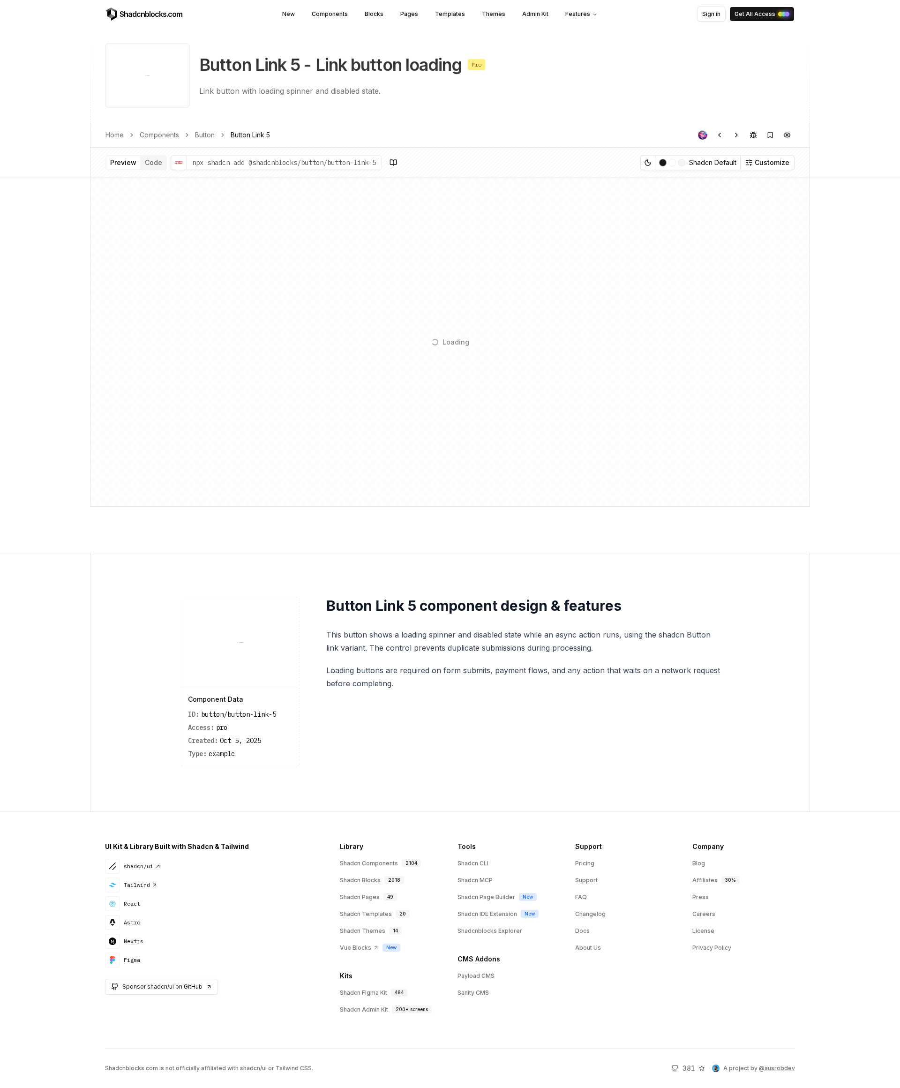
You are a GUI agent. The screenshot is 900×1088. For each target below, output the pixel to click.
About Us (588, 947)
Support (586, 880)
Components (330, 13)
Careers (703, 913)
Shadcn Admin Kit (364, 1009)
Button (205, 135)
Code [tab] (153, 162)
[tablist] (136, 162)
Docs (582, 930)
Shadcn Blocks (360, 880)
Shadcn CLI (473, 863)
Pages (409, 13)
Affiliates (705, 880)
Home (114, 135)
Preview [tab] (123, 162)
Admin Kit (535, 13)
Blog (698, 863)
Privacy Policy (711, 947)
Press (700, 896)
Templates (450, 13)
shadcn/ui (138, 866)
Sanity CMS (473, 992)
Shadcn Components (369, 863)
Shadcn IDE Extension (487, 913)
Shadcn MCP (475, 880)
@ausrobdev (777, 1068)
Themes (493, 13)
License (703, 930)
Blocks (374, 13)
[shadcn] (702, 135)
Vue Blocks (355, 947)
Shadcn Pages (360, 896)
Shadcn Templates (366, 913)
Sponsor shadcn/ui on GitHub (162, 986)
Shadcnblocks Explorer (490, 930)
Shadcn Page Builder (486, 896)
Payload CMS (476, 975)
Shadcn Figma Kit (363, 992)
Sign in (711, 13)
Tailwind (137, 884)
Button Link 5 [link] (250, 135)
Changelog (590, 913)
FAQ (581, 896)
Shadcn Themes (362, 930)
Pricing (584, 863)
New (288, 13)
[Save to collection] (770, 135)
